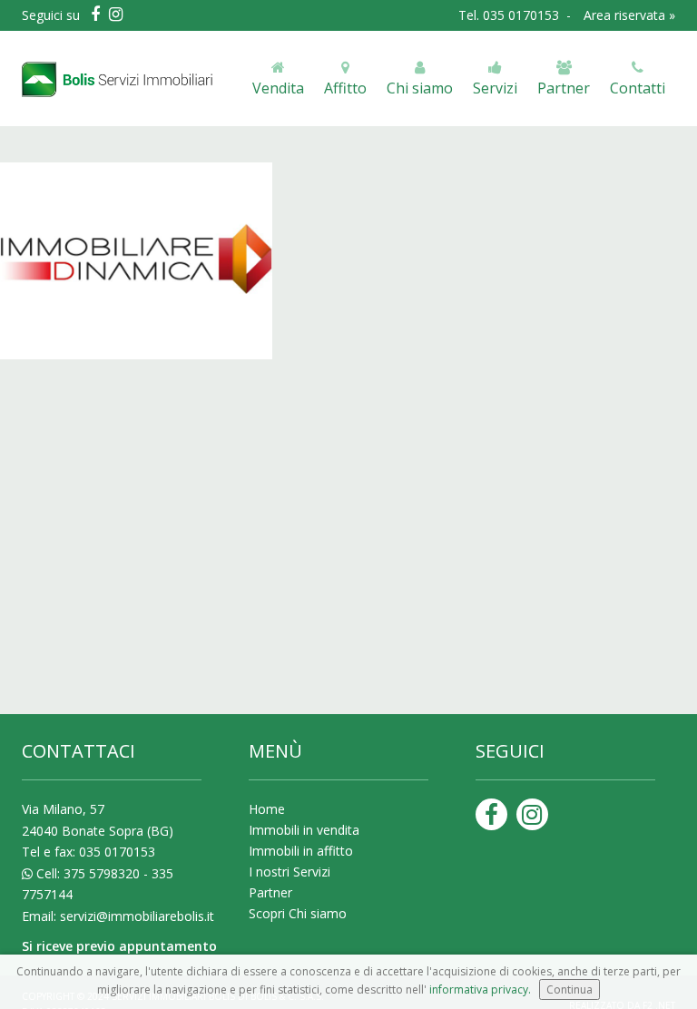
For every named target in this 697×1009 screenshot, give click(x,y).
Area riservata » (629, 15)
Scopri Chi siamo (298, 913)
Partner (270, 892)
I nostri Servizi (289, 871)
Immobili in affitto (301, 850)
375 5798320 (102, 873)
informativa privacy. (480, 989)
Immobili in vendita (304, 829)
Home (267, 809)
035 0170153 (523, 15)
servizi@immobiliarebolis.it (137, 916)
